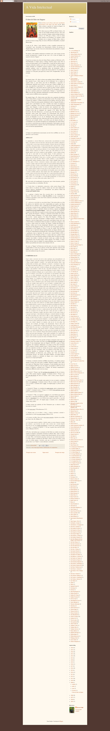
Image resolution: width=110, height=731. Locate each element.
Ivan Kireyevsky (74, 268)
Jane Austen (73, 284)
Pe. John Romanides (75, 455)
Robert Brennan (74, 493)
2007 (72, 697)
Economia (73, 163)
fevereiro (74, 690)
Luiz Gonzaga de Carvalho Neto (77, 361)
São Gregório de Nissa (75, 530)
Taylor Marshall (74, 602)
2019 (72, 662)
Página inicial (45, 452)
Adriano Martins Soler (75, 54)
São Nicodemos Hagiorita (76, 561)
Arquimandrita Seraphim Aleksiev (76, 100)
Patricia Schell (74, 441)
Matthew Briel (74, 390)
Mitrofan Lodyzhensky (75, 416)
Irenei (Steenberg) (74, 264)
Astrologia (73, 106)
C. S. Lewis (73, 122)
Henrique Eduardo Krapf (76, 245)
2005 (72, 701)
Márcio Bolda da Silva (75, 371)
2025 (72, 649)
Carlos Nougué (74, 129)
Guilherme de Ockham (75, 239)
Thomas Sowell (74, 611)
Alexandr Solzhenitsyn (75, 66)
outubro (74, 684)
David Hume (73, 150)
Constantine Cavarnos (75, 138)
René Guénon (73, 487)
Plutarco (72, 473)
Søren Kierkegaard (74, 591)
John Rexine (73, 309)
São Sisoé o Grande (75, 573)
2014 (72, 672)
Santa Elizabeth (74, 504)
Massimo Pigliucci (74, 389)
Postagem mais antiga (59, 452)
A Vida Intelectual (39, 7)
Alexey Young (74, 70)
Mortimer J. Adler (74, 420)
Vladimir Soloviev (74, 629)
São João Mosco (74, 547)
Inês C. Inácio (73, 261)
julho (73, 686)
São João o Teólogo (75, 549)
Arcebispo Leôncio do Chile (76, 96)
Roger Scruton (74, 496)
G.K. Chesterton (74, 209)
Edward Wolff (73, 175)
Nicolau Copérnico (74, 429)
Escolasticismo (74, 184)
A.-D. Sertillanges (74, 50)
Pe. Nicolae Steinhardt (75, 459)
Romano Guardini (74, 498)
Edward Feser (73, 174)
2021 (72, 658)
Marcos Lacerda (74, 374)
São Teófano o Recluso (75, 579)
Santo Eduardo (74, 516)
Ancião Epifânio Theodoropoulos (74, 79)
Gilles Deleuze (74, 228)
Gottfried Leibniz (74, 236)
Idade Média (73, 252)
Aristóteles (73, 97)
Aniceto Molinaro (74, 92)
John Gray (73, 307)
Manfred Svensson (74, 367)
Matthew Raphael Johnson (76, 392)
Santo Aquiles (73, 514)
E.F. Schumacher (74, 161)
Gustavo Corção (74, 243)
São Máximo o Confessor (76, 556)
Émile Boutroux (74, 177)
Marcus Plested (74, 376)
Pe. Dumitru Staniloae (75, 450)
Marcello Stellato (74, 369)
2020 (72, 660)
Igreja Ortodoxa (40, 447)
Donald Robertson (74, 156)
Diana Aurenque (74, 154)
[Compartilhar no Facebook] (46, 445)
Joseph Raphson (74, 325)
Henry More (73, 248)
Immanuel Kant (74, 257)
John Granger (73, 305)
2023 (72, 654)
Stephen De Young (74, 595)
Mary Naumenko (74, 387)
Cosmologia (73, 142)
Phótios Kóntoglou (74, 466)
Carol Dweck (73, 133)
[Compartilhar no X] (45, 445)
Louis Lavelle (73, 355)
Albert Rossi (73, 61)
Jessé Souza (73, 293)
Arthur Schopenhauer (75, 104)
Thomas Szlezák (74, 613)
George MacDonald (75, 223)
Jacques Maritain (74, 275)
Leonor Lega (73, 348)
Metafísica (73, 401)
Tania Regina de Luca (75, 600)
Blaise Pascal (73, 117)
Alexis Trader (34, 447)
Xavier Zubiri (73, 639)
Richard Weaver (74, 491)
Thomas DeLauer (74, 607)
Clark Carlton (73, 136)
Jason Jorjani (73, 287)
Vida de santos (74, 620)
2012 (72, 676)
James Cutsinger (74, 278)
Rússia (72, 502)
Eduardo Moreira (74, 170)
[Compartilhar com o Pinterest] (48, 445)
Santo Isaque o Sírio (75, 521)
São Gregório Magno (75, 533)
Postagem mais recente (31, 452)
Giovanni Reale (74, 232)
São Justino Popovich (75, 552)
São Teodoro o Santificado (76, 577)
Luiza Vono (73, 364)
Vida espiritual (74, 622)
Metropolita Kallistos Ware (76, 409)
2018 (72, 664)
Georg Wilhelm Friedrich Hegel (77, 218)
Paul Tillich (73, 443)
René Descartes (74, 484)
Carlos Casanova (74, 127)
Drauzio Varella (74, 158)
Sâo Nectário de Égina (75, 560)
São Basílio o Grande (75, 523)
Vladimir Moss (74, 627)
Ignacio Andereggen (75, 253)
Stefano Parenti (74, 593)
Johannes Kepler (74, 302)
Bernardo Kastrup (74, 115)
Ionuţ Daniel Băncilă (75, 262)
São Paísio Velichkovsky (76, 567)
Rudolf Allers (73, 500)
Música (72, 421)
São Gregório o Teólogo (76, 535)
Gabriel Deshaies (74, 211)
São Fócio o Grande (75, 526)
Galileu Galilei (74, 215)
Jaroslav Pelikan (74, 286)
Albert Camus (73, 57)
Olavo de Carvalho (74, 432)
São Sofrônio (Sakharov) (76, 575)
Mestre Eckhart (74, 399)
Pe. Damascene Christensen (76, 446)
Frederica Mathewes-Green (76, 200)
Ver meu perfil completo (78, 710)
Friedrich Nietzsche (75, 204)
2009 (72, 682)
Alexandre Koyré (74, 68)
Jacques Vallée (74, 277)
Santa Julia (73, 505)
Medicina (72, 397)
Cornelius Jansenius (75, 140)
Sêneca (72, 584)
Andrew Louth (74, 89)
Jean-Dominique (74, 291)
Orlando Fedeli (74, 434)
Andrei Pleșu (73, 85)
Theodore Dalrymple (75, 604)
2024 (72, 651)
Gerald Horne (73, 225)
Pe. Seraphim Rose (53, 447)
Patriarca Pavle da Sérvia (76, 439)
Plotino (72, 471)
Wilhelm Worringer (75, 632)
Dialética (72, 152)
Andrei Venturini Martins (76, 87)
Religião (72, 482)
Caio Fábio (73, 124)
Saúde (72, 582)
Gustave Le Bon (74, 241)
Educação (73, 172)
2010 (72, 680)
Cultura (72, 143)
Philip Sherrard (74, 464)
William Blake (74, 634)
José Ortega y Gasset (75, 319)
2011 (72, 678)
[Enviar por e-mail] (42, 445)
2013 (72, 674)
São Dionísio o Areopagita (76, 524)
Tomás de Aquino (74, 616)
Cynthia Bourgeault (75, 145)
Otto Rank (73, 436)
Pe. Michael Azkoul (75, 457)
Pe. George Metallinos (75, 454)
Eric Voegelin (73, 179)
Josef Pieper (73, 321)
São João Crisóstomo (75, 544)
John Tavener (73, 312)
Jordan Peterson (74, 316)
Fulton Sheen (73, 208)
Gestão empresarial (75, 227)
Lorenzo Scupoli (74, 353)
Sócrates (72, 589)
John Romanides (46, 447)
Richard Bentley (74, 489)
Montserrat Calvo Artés (75, 418)
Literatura (73, 352)
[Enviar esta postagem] (39, 445)
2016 (72, 668)
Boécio (72, 118)
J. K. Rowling (73, 271)
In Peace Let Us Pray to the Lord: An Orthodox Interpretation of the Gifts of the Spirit (52, 23)
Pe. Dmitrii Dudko (74, 448)
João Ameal (73, 296)
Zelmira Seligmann (75, 641)
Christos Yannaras (74, 134)
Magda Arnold (74, 365)
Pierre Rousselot (74, 468)
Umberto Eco (73, 618)
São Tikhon (73, 580)
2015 (72, 670)
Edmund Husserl (74, 167)
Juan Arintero (73, 328)
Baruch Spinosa (74, 109)
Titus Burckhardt (74, 614)
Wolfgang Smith (74, 638)
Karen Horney (74, 336)
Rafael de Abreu (74, 479)
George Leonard (74, 221)
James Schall (73, 282)
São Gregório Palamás (75, 537)
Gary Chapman (74, 216)
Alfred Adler (73, 74)
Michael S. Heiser (74, 413)
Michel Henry (73, 414)
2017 (72, 666)
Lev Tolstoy (73, 350)
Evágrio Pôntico (74, 192)
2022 (72, 656)
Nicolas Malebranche (75, 427)
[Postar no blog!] (43, 445)
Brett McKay (73, 120)
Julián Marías (73, 334)
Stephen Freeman (74, 597)
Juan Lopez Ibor (74, 330)
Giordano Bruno (74, 230)
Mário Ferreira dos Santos (76, 381)
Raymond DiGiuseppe (75, 480)
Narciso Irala (73, 423)
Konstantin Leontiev (75, 341)
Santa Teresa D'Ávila (75, 511)
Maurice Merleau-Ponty (76, 394)
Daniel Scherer (74, 149)
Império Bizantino (74, 259)
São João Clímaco (74, 542)
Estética (72, 188)
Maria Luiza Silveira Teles (76, 380)
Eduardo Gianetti (74, 168)
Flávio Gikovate (74, 197)
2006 (72, 699)
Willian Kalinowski (75, 636)
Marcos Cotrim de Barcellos (76, 372)
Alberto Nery (73, 63)
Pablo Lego (73, 438)
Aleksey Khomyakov (75, 65)
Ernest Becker (73, 183)
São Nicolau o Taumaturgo (76, 563)
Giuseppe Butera (74, 234)
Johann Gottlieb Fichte (75, 300)
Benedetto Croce (74, 111)
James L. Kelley (74, 280)
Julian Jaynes (73, 332)
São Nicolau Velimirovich (76, 565)
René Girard (73, 486)
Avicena (72, 108)
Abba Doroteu (74, 52)
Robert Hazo (73, 495)
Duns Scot (73, 159)
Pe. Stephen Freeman (75, 462)
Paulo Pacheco (74, 445)
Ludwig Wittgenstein (75, 357)
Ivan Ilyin (73, 266)
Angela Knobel (74, 90)
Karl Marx (73, 337)
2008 (72, 695)
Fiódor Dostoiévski (75, 195)
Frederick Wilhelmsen (75, 202)
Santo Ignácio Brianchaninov (77, 518)
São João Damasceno (75, 545)
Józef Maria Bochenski (75, 327)
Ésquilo (72, 186)
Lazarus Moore (74, 343)
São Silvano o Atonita (75, 569)
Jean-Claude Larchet (75, 289)
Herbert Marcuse (74, 250)
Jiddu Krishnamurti (75, 294)
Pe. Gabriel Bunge (74, 452)
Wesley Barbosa (74, 630)
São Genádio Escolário (75, 528)
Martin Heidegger (74, 385)
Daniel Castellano (74, 147)
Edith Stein (73, 165)
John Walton (73, 314)
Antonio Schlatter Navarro (76, 94)
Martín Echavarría (74, 383)
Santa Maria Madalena (75, 507)
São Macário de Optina (75, 554)
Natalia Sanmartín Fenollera (76, 425)
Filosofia (72, 193)
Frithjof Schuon (74, 206)
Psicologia (73, 477)
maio (73, 688)
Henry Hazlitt (73, 246)
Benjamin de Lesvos (75, 113)
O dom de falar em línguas (77, 692)
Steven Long (73, 598)
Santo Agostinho (74, 512)
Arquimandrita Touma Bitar (76, 102)
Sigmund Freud (74, 586)
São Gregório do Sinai (75, 532)
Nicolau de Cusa (74, 430)
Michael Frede (74, 411)
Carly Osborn (73, 131)
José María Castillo (75, 318)
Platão (72, 470)
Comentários (74, 21)
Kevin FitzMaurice (74, 339)
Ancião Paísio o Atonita (76, 81)
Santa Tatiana (73, 509)
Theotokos (73, 606)
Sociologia (73, 588)
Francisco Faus (74, 199)
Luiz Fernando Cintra (75, 359)
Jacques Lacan (74, 273)
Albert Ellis (73, 59)
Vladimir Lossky (74, 625)
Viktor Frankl (73, 623)
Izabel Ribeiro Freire (75, 270)
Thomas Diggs (74, 609)
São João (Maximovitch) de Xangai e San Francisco (76, 539)
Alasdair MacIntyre (75, 56)
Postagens (73, 19)
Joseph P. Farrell (74, 323)
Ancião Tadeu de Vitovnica (76, 83)
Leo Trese (73, 345)
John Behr (73, 303)
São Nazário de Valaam (75, 558)
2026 (72, 647)
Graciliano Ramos (74, 237)
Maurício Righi (74, 396)
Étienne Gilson (74, 190)
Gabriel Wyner (74, 213)
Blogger (61, 721)
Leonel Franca (74, 346)
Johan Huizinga (74, 298)
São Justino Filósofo (75, 551)
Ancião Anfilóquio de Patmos (77, 75)
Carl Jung (73, 126)
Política (72, 475)
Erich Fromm (73, 181)
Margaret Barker (74, 378)
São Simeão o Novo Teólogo (77, 570)
